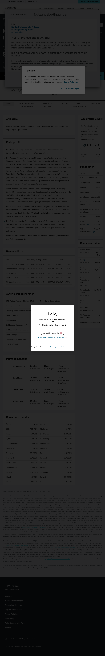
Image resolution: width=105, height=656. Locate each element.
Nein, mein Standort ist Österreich (51, 337)
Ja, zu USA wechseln (51, 333)
